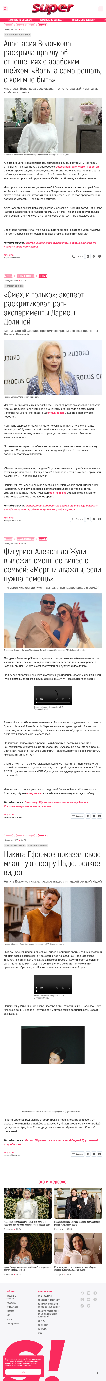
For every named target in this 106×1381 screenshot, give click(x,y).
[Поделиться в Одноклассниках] (99, 256)
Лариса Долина (15, 286)
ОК (23, 1371)
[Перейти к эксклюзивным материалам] (53, 20)
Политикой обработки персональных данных (22, 1362)
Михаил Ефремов (16, 845)
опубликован (55, 412)
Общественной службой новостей (77, 166)
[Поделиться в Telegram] (93, 256)
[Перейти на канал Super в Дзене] (88, 1299)
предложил (33, 793)
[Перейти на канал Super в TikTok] (82, 1306)
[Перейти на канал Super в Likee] (88, 1306)
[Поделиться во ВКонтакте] (87, 256)
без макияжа (57, 492)
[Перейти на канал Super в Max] (82, 1293)
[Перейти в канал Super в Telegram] (95, 1293)
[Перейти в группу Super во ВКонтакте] (88, 1293)
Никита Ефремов (38, 845)
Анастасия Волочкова (18, 35)
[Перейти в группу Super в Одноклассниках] (82, 1299)
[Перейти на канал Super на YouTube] (95, 1299)
